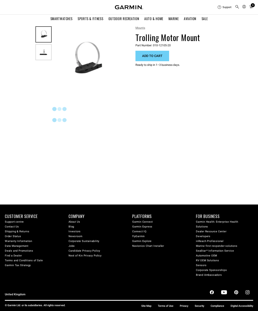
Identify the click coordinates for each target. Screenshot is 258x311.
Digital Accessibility (242, 305)
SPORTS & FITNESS (90, 18)
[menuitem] (225, 7)
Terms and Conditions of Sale (24, 260)
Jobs (72, 245)
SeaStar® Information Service (215, 250)
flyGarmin (138, 236)
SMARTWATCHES (61, 18)
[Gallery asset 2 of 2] (43, 52)
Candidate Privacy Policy (84, 250)
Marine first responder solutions (216, 245)
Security (199, 305)
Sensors (201, 265)
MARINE (174, 18)
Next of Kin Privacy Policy (85, 255)
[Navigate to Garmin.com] (129, 7)
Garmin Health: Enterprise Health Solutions (217, 224)
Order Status (13, 236)
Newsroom (75, 236)
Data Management (16, 245)
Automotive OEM (206, 255)
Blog (71, 226)
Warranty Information (18, 241)
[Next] (114, 60)
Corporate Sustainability (84, 241)
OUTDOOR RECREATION (123, 18)
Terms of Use (165, 305)
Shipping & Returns (17, 231)
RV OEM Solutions (207, 260)
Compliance (217, 305)
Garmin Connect (142, 221)
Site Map (146, 305)
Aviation (190, 18)
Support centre (14, 221)
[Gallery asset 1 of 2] (86, 59)
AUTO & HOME (153, 18)
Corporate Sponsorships (211, 270)
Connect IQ (139, 231)
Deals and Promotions (19, 250)
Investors (75, 231)
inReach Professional (210, 241)
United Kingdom (15, 294)
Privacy (184, 305)
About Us (74, 221)
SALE (205, 18)
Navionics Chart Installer (148, 245)
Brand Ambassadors (209, 274)
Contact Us (12, 226)
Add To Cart (152, 56)
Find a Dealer (13, 255)
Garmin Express (142, 226)
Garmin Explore (142, 241)
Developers (203, 236)
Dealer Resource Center (211, 231)
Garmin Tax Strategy (18, 265)
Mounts (140, 27)
